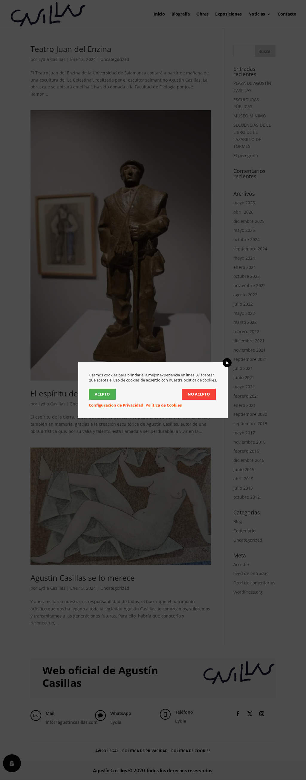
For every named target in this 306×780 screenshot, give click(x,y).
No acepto (199, 394)
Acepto (102, 394)
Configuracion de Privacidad (116, 405)
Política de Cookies (164, 405)
